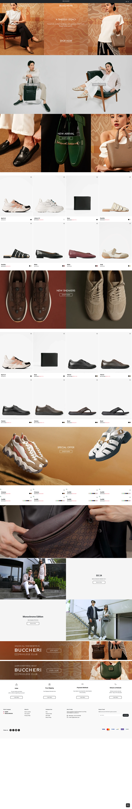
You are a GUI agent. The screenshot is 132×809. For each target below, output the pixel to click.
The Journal (27, 713)
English (6, 711)
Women (17, 5)
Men (11, 5)
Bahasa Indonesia (9, 713)
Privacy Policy (27, 715)
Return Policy (48, 717)
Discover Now (99, 582)
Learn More (16, 697)
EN (126, 1)
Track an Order (49, 713)
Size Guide (48, 715)
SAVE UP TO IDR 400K (65, 1)
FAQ (46, 711)
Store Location (27, 711)
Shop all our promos (71, 1)
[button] (30, 219)
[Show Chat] (128, 805)
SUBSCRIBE (126, 715)
